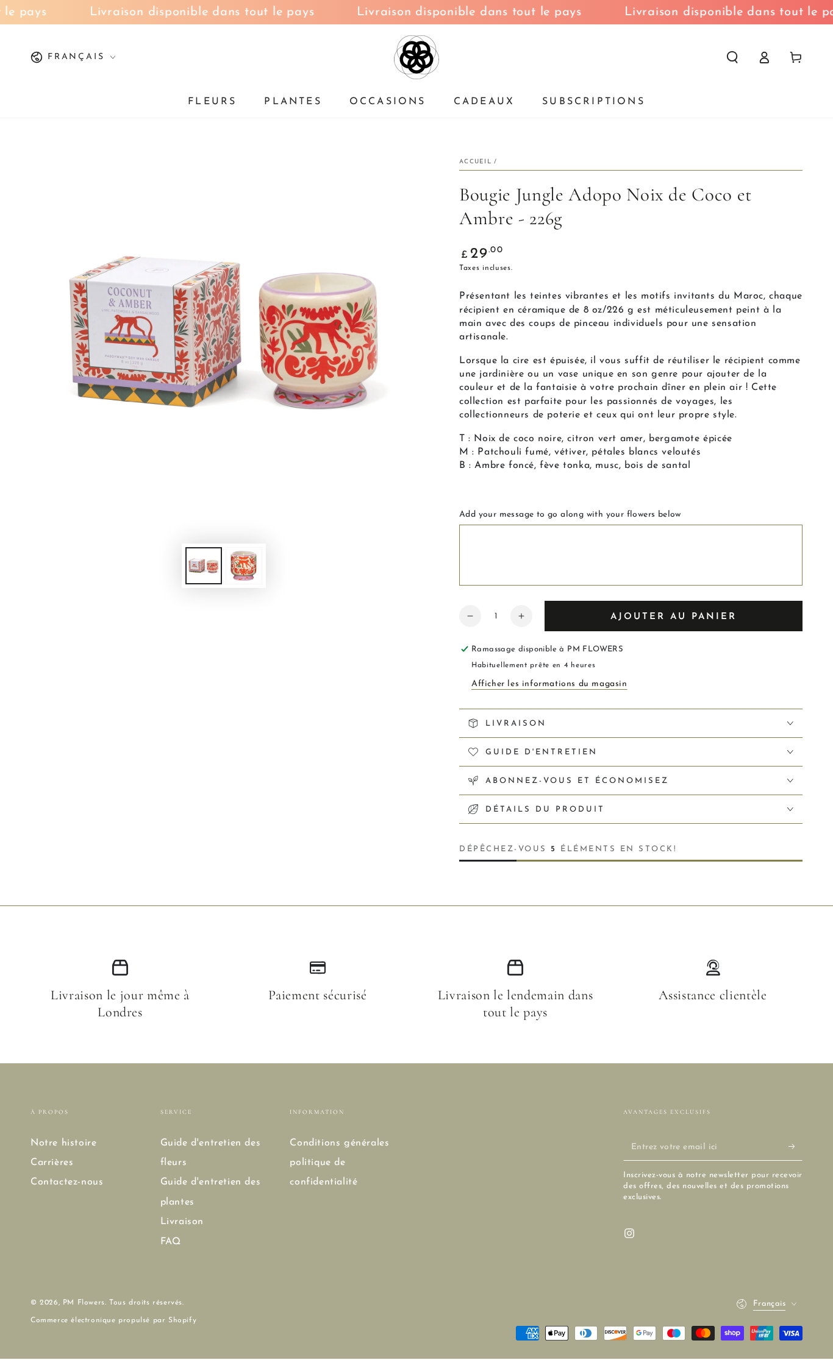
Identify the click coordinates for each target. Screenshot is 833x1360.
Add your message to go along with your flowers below (570, 514)
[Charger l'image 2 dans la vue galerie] (244, 565)
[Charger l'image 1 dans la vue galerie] (203, 565)
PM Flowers (84, 1302)
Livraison (182, 1222)
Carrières (51, 1162)
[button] (732, 57)
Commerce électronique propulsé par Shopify (113, 1320)
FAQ (170, 1242)
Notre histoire (63, 1143)
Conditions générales (339, 1143)
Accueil (475, 161)
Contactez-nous (66, 1182)
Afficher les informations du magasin (549, 684)
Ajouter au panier (673, 617)
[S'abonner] (795, 1146)
